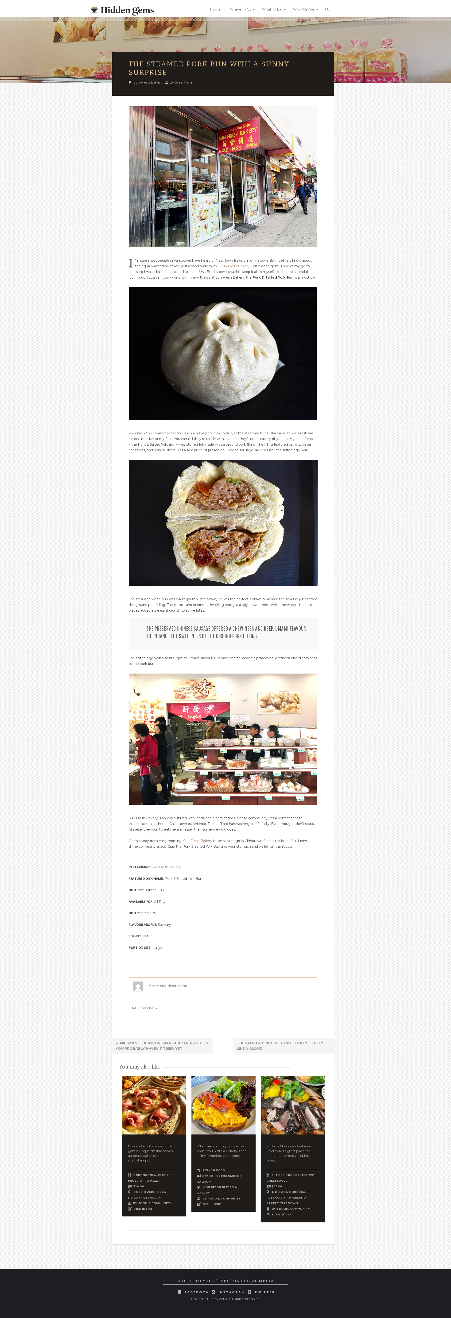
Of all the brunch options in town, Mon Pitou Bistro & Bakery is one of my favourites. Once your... (222, 1150)
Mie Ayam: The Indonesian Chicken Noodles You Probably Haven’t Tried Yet (162, 1046)
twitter (264, 1292)
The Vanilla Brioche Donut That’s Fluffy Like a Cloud (280, 1046)
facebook (196, 1292)
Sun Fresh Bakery (147, 82)
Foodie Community (154, 1203)
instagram (231, 1292)
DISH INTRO (142, 1209)
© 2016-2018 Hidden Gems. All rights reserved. (225, 1299)
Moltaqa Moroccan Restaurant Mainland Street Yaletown (287, 1197)
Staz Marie (183, 82)
